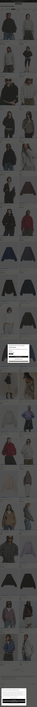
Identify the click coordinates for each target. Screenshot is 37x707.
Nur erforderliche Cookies (14, 702)
